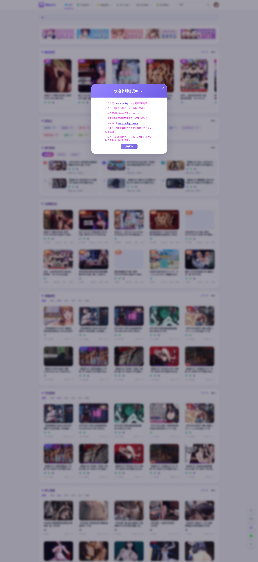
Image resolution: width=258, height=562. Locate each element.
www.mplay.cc (123, 103)
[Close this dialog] (163, 87)
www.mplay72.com (128, 123)
